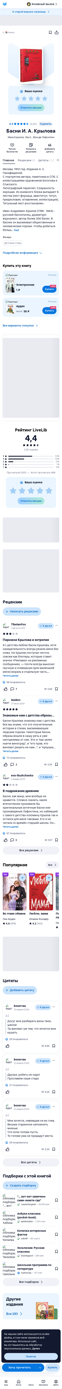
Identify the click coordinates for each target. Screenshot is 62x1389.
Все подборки (29, 1282)
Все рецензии (29, 850)
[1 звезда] (17, 98)
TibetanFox (18, 624)
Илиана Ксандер (39, 919)
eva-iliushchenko (22, 775)
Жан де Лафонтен (43, 137)
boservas (20, 1006)
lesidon (15, 700)
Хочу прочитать (19, 1367)
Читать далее (10, 675)
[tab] (9, 161)
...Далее (35, 1348)
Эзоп (28, 137)
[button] (31, 65)
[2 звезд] (24, 98)
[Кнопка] (22, 877)
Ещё (16, 230)
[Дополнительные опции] (40, 1367)
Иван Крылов (16, 137)
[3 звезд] (31, 98)
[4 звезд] (38, 98)
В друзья (47, 625)
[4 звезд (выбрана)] (24, 124)
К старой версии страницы (29, 11)
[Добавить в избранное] (50, 32)
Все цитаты (29, 1162)
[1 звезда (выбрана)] (15, 124)
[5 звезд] (45, 98)
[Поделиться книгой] (56, 32)
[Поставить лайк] (5, 689)
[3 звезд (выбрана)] (21, 124)
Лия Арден (9, 919)
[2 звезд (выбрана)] (18, 124)
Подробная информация (20, 253)
